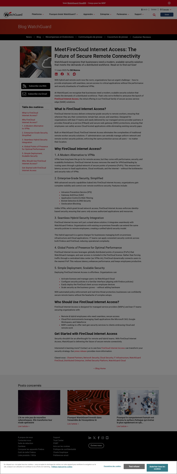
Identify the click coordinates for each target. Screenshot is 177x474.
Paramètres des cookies (112, 466)
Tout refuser (134, 466)
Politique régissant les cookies (61, 467)
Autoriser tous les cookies (157, 467)
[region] (88, 467)
